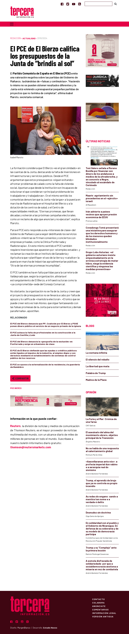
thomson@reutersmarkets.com (30, 447)
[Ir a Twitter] (67, 4)
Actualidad (29, 38)
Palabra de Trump (96, 373)
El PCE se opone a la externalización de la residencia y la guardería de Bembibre (45, 365)
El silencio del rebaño (97, 359)
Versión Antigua (102, 616)
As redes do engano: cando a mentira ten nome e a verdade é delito (102, 499)
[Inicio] (22, 11)
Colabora (98, 602)
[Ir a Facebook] (62, 4)
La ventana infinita (96, 352)
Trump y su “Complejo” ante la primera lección (101, 549)
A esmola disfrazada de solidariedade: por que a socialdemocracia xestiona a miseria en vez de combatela (102, 565)
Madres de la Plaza (96, 379)
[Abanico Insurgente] (102, 115)
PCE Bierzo (15, 388)
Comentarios (100, 609)
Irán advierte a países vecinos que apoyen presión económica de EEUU (101, 214)
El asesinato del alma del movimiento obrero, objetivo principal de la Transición (102, 435)
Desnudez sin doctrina (98, 512)
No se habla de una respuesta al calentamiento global (102, 450)
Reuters (15, 426)
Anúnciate (99, 606)
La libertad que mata (97, 366)
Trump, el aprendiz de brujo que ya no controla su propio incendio (101, 483)
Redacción (15, 38)
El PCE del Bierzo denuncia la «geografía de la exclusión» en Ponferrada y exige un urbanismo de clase (41, 342)
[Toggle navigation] (12, 24)
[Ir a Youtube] (73, 4)
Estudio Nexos (50, 627)
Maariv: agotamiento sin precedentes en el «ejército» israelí (102, 198)
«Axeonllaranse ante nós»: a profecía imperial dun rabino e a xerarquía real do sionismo (102, 465)
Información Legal (104, 613)
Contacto (98, 599)
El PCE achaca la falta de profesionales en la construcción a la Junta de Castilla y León (42, 333)
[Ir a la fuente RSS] (79, 4)
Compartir (21, 378)
